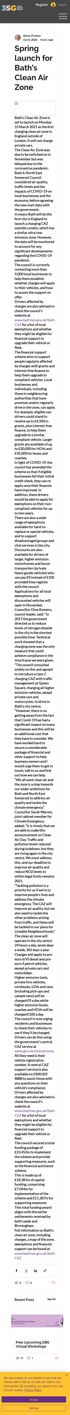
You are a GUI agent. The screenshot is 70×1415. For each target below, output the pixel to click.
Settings (34, 1408)
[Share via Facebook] (16, 1271)
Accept (34, 1399)
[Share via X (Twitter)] (26, 1271)
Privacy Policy (32, 1390)
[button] (42, 5)
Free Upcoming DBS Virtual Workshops (32, 1344)
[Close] (64, 1377)
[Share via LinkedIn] (35, 1271)
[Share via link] (45, 1271)
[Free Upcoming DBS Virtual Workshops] (37, 1321)
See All (51, 1299)
